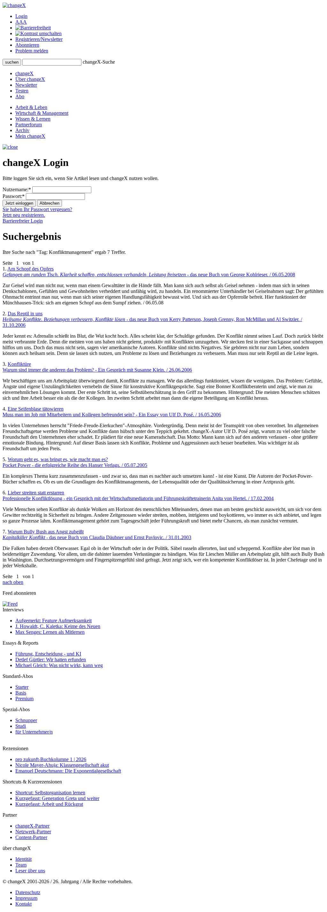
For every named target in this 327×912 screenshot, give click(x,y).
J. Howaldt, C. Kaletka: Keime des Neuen (57, 626)
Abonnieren (27, 45)
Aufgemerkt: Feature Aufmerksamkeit (53, 620)
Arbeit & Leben (31, 107)
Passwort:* (14, 196)
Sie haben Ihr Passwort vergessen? (37, 209)
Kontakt (23, 904)
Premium (24, 698)
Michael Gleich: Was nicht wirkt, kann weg (59, 665)
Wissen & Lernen (32, 119)
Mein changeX (30, 136)
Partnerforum (28, 124)
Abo (19, 96)
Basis (20, 693)
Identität (23, 859)
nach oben (13, 582)
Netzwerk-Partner (33, 831)
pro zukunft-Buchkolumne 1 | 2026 (50, 759)
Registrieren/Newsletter (39, 39)
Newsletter (26, 85)
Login (21, 16)
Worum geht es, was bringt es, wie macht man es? (75, 462)
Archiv (22, 130)
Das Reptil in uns (152, 319)
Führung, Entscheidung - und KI (48, 653)
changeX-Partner (32, 826)
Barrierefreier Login (23, 221)
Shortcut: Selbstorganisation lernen (50, 792)
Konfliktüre (97, 367)
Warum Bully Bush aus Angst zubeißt (97, 534)
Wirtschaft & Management (41, 113)
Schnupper (26, 720)
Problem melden (31, 50)
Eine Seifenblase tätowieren (112, 411)
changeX (24, 73)
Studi (20, 726)
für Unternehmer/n (34, 732)
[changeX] (14, 5)
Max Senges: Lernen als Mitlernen (50, 632)
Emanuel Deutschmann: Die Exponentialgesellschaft (68, 771)
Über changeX (30, 79)
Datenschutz (27, 892)
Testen (21, 90)
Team (21, 865)
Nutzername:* (17, 189)
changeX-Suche (99, 62)
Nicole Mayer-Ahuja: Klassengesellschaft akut (62, 765)
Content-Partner (31, 837)
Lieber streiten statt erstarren (138, 495)
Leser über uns (30, 870)
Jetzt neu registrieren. (24, 215)
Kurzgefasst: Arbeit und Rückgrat (49, 804)
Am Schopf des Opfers (149, 271)
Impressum (26, 898)
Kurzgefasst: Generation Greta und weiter (57, 798)
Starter (21, 687)
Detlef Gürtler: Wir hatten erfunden (50, 659)
